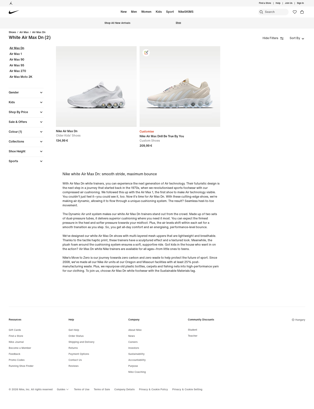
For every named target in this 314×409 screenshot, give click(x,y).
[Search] (261, 12)
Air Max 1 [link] (15, 53)
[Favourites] (294, 12)
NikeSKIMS (186, 11)
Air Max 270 (17, 71)
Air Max (24, 32)
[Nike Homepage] (14, 12)
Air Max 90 (16, 59)
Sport (170, 11)
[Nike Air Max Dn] (96, 86)
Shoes (12, 32)
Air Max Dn (38, 32)
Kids (159, 11)
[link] (146, 52)
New (124, 11)
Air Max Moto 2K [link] (20, 76)
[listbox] (297, 38)
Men (134, 11)
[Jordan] (11, 3)
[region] (23, 107)
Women (146, 11)
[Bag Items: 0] (302, 12)
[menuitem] (281, 3)
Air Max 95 (16, 65)
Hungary (300, 319)
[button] (26, 92)
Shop (178, 23)
